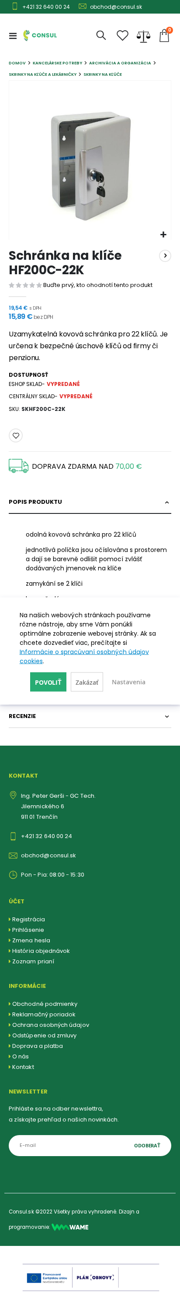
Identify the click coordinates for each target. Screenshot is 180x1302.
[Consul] (70, 1227)
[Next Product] (165, 256)
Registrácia (28, 919)
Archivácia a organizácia (120, 63)
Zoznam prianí (33, 961)
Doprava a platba (37, 1046)
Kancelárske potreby (57, 63)
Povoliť (48, 682)
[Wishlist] (123, 36)
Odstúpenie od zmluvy (44, 1035)
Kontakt (23, 1067)
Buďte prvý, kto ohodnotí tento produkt (97, 285)
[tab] (90, 502)
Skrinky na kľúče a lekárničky (42, 74)
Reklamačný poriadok (44, 1014)
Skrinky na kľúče (102, 74)
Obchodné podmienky (44, 1004)
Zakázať (87, 682)
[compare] (143, 35)
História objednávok (41, 951)
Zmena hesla (31, 940)
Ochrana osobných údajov (50, 1025)
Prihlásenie (28, 930)
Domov (17, 63)
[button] (163, 235)
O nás (20, 1056)
